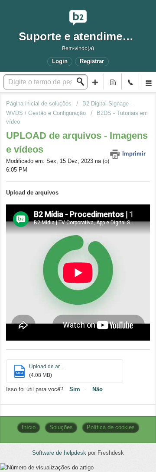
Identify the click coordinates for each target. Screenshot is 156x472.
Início (29, 427)
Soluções (61, 427)
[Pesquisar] (82, 81)
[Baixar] (62, 230)
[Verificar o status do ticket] (112, 81)
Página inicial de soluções (39, 103)
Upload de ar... (46, 367)
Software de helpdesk (60, 453)
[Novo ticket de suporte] (95, 81)
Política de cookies (111, 427)
